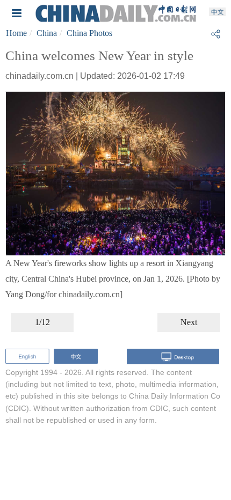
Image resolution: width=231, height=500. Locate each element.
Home (16, 33)
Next (189, 322)
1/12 (42, 322)
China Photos (89, 33)
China (47, 33)
